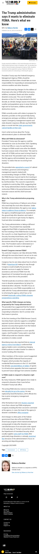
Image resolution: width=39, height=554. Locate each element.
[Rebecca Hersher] (6, 465)
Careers (6, 524)
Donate (33, 3)
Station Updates (8, 514)
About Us (6, 510)
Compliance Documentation (12, 535)
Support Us (7, 525)
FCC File (6, 534)
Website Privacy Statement (11, 537)
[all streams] (36, 551)
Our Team (6, 511)
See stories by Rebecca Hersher (22, 472)
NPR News (23, 450)
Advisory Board (8, 512)
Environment (11, 450)
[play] (3, 552)
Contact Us (7, 522)
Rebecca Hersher (13, 28)
